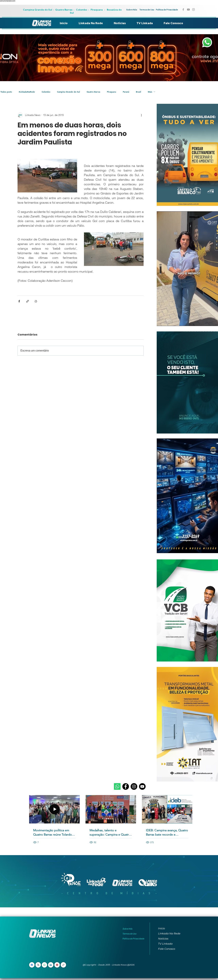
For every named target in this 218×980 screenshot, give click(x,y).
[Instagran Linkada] (193, 9)
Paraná (126, 92)
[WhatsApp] (44, 965)
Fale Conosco (166, 948)
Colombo (81, 9)
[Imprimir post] (35, 301)
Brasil (138, 92)
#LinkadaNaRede (27, 92)
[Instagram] (134, 786)
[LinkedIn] (50, 965)
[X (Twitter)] (38, 965)
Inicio (161, 928)
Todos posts (6, 92)
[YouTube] (142, 786)
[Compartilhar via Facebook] (19, 301)
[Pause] (161, 321)
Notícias (163, 938)
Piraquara (97, 9)
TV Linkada (165, 943)
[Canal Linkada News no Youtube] (188, 9)
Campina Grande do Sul (38, 9)
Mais (150, 92)
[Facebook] (125, 786)
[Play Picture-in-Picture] (210, 321)
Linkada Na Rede (169, 933)
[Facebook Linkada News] (183, 9)
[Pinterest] (57, 965)
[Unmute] (167, 321)
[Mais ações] (141, 115)
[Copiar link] (63, 965)
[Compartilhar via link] (27, 301)
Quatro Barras (63, 9)
